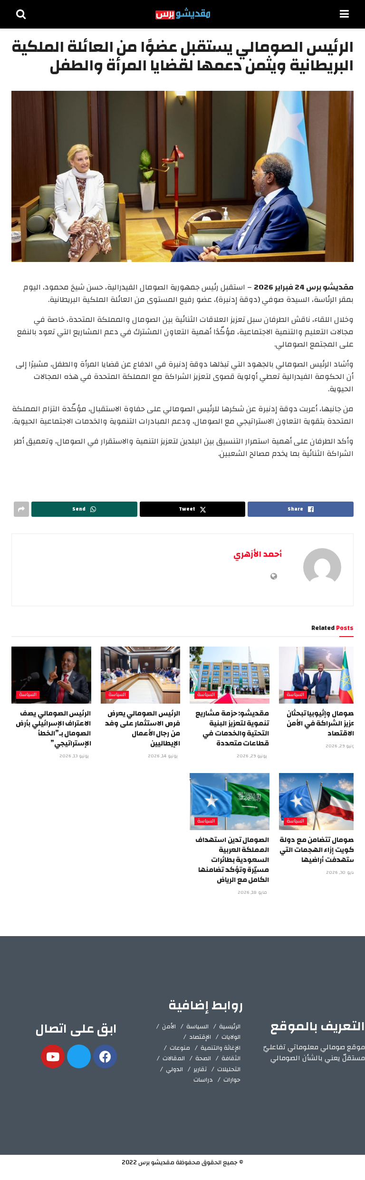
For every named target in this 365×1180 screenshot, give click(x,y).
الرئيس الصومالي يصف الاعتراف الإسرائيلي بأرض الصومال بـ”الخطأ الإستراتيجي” (53, 728)
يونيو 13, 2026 (74, 756)
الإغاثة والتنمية (220, 1048)
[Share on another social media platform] (21, 509)
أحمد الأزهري (257, 554)
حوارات (231, 1079)
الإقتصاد (200, 1037)
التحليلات (228, 1069)
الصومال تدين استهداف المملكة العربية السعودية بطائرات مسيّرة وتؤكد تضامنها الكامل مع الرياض (232, 859)
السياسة (295, 695)
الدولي (174, 1069)
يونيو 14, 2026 (163, 756)
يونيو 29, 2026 (341, 746)
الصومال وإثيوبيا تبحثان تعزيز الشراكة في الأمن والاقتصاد (322, 723)
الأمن (169, 1026)
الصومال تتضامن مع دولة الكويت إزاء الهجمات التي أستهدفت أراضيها (318, 849)
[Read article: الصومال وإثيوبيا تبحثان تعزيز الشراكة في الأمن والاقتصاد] (319, 675)
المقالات (174, 1058)
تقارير (200, 1069)
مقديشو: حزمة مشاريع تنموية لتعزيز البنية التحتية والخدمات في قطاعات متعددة (232, 728)
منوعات (180, 1048)
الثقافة (230, 1058)
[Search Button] (21, 14)
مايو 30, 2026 (341, 872)
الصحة (203, 1058)
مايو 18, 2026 (253, 892)
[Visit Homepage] (182, 14)
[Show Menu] (344, 14)
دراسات (203, 1079)
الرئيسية (229, 1026)
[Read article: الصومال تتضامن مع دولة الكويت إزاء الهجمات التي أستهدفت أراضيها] (319, 801)
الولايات (230, 1037)
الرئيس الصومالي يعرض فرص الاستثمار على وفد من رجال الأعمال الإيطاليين (142, 728)
